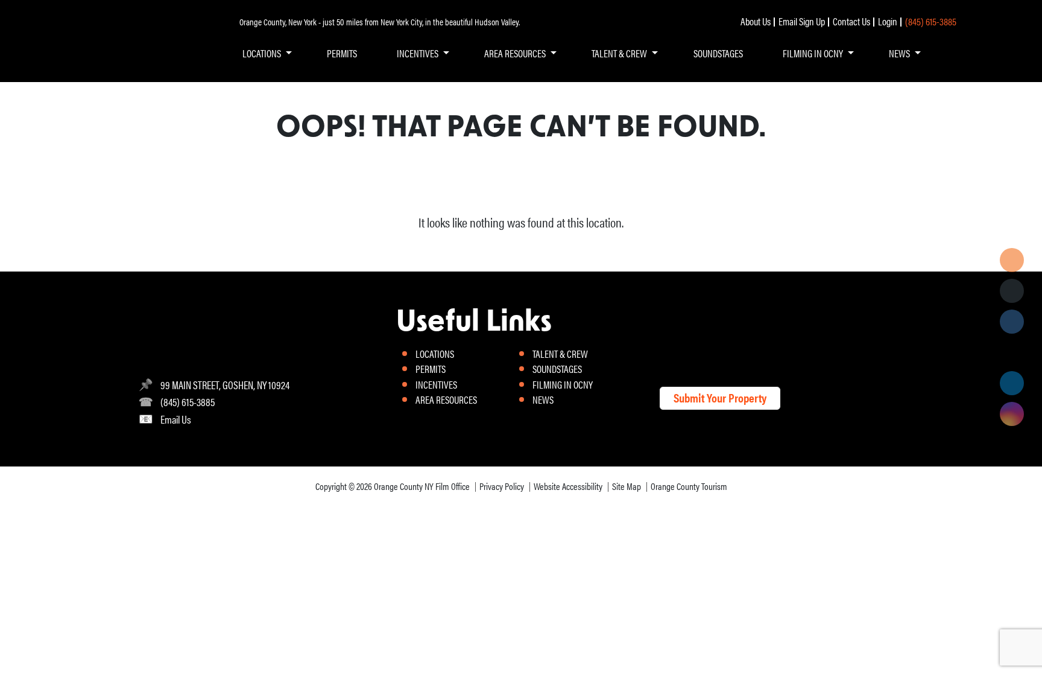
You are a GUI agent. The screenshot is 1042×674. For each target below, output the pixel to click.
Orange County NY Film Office (422, 486)
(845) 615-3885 (930, 21)
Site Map (626, 486)
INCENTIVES (417, 53)
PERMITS (342, 53)
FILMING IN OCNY (813, 53)
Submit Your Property (720, 397)
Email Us (175, 419)
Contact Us (851, 21)
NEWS (899, 53)
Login (887, 21)
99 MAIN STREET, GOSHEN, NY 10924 (224, 384)
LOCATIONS (261, 53)
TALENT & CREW (619, 53)
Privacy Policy (501, 486)
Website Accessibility (568, 486)
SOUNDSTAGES (718, 53)
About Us (755, 21)
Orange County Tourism (689, 486)
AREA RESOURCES (515, 53)
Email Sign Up (801, 21)
